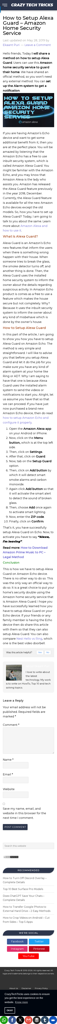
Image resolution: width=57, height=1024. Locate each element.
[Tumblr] (45, 1020)
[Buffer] (37, 1020)
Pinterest (39, 948)
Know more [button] (21, 1002)
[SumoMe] (53, 1020)
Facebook (17, 941)
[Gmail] (28, 1020)
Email (8, 774)
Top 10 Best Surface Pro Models (23, 889)
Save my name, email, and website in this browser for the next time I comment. (24, 813)
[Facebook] (12, 1020)
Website (9, 789)
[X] (20, 1020)
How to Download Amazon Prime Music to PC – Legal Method (25, 552)
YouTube (29, 956)
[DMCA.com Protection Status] (11, 859)
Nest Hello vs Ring (29, 638)
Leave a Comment (38, 45)
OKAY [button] (10, 1010)
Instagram (17, 948)
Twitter (39, 941)
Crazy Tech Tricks (32, 5)
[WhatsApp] (4, 1020)
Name (8, 759)
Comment (11, 725)
